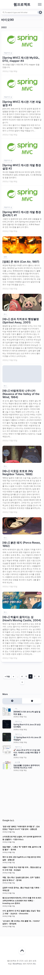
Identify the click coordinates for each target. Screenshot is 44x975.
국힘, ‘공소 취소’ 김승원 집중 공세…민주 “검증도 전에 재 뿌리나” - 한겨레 (21, 878)
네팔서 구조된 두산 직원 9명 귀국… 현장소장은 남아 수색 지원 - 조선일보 (21, 868)
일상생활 (17, 762)
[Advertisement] (22, 795)
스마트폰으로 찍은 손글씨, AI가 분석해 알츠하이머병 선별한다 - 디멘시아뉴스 (21, 838)
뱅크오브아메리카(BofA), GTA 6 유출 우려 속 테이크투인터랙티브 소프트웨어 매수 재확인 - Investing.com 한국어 (21, 900)
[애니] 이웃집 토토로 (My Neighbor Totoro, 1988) (17, 472)
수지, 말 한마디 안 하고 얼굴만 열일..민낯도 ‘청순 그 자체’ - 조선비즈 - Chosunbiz (21, 912)
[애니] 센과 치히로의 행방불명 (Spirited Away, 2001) (20, 320)
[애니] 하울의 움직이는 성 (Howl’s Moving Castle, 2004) (21, 618)
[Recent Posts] (12, 701)
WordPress (17, 964)
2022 (4, 27)
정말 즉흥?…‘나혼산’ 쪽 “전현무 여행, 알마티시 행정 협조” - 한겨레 (21, 848)
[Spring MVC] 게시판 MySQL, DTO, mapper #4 (21, 59)
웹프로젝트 (22, 4)
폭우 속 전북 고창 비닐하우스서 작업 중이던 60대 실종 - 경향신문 (21, 858)
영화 (5, 257)
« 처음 (7, 676)
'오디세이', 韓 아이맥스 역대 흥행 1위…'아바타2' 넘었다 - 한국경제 (21, 922)
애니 (5, 314)
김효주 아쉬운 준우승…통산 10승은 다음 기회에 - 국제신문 (21, 889)
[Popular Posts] (32, 701)
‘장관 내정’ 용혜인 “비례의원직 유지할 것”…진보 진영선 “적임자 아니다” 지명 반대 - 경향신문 (21, 827)
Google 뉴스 (8, 820)
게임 (16, 708)
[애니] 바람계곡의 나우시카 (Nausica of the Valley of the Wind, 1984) (20, 394)
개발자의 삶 (8, 53)
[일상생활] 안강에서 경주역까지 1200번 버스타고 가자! (26, 766)
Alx (34, 964)
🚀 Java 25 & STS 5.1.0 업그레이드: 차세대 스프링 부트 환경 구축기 (26, 752)
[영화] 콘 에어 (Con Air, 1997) (20, 261)
